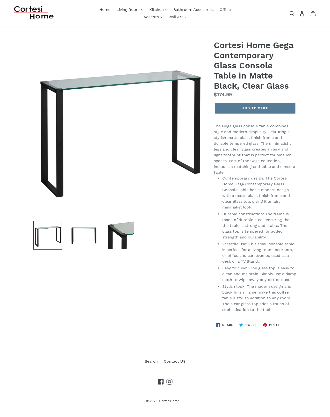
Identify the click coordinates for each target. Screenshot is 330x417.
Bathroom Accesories (193, 9)
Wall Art (176, 16)
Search (151, 361)
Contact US (175, 361)
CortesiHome (169, 401)
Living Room (128, 9)
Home (104, 9)
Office (225, 9)
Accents (151, 16)
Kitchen (157, 9)
